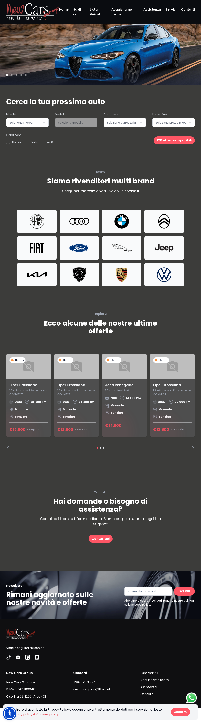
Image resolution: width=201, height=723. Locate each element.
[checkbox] (8, 142)
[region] (100, 401)
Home (64, 9)
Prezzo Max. (160, 114)
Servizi (171, 9)
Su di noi (77, 11)
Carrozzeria (111, 114)
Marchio (11, 114)
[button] (9, 713)
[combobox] (27, 122)
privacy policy (140, 605)
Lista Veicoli (95, 11)
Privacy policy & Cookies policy (34, 714)
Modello (60, 114)
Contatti (188, 9)
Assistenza (152, 9)
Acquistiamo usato (121, 11)
